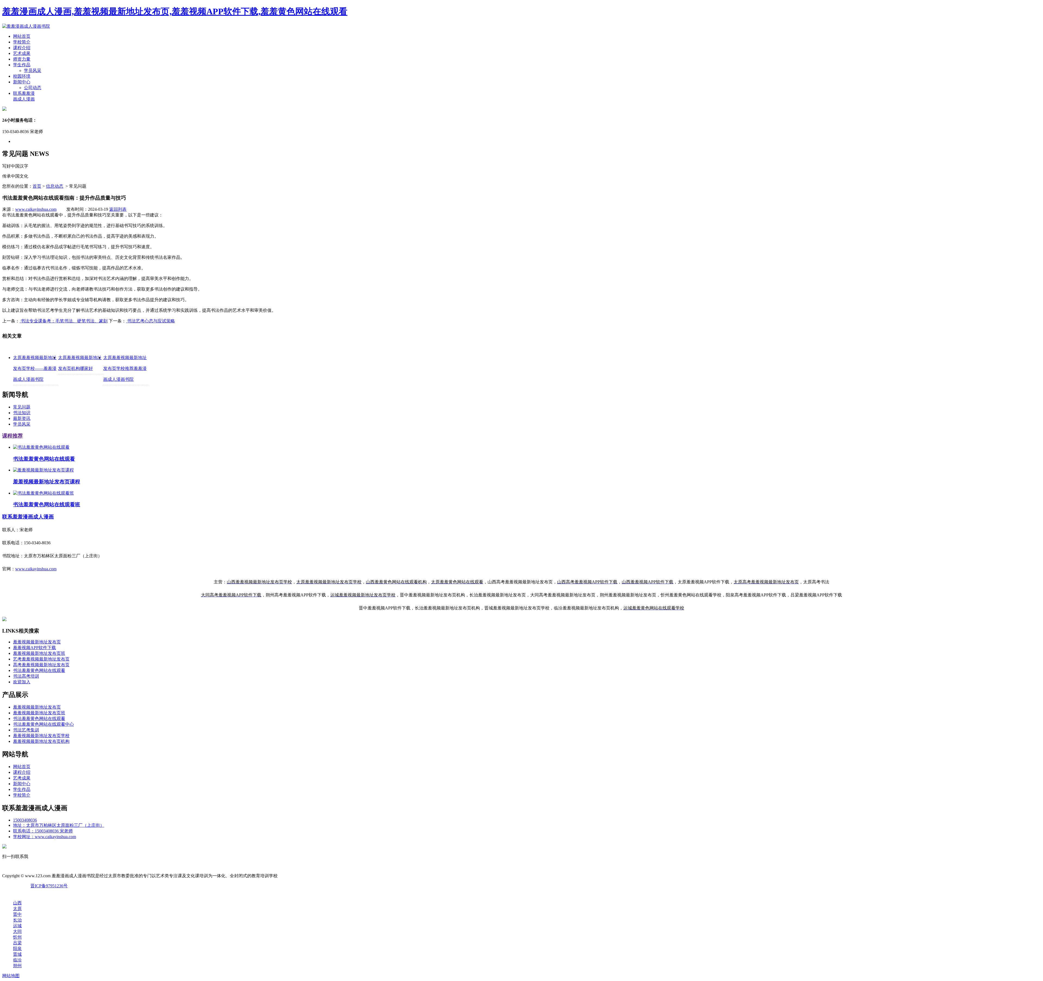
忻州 (17, 937)
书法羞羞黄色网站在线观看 (39, 670)
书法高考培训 (26, 676)
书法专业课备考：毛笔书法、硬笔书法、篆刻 (64, 321)
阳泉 (17, 948)
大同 (17, 931)
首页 (37, 186)
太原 (17, 908)
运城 (17, 925)
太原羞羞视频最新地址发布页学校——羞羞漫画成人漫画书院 (34, 368)
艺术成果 (21, 53)
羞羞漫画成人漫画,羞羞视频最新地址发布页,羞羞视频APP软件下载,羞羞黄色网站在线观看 (174, 11)
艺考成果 (21, 778)
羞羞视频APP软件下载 (34, 647)
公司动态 (32, 87)
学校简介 (21, 42)
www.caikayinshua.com (35, 209)
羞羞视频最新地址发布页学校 (41, 735)
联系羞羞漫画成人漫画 (28, 517)
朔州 (17, 965)
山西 (17, 903)
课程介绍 (21, 47)
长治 (17, 920)
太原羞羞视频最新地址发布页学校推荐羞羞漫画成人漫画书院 (125, 368)
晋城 (17, 954)
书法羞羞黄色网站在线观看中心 (43, 724)
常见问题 (21, 407)
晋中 (17, 914)
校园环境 (21, 76)
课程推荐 (12, 436)
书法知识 (21, 412)
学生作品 (21, 64)
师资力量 (21, 59)
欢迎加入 (21, 682)
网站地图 (11, 975)
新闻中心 (21, 82)
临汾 (17, 960)
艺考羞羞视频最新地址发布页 (41, 659)
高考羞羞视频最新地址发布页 (41, 664)
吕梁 (17, 943)
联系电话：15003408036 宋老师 (43, 831)
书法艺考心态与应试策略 (150, 321)
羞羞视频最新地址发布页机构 (41, 741)
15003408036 (25, 820)
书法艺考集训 (26, 730)
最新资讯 (21, 418)
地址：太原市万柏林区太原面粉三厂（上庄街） (58, 825)
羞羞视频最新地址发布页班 (39, 653)
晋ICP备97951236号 (49, 885)
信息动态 (54, 186)
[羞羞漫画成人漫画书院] (26, 26)
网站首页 (21, 36)
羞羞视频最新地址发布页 (37, 642)
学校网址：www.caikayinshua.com (44, 836)
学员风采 (32, 70)
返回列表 (118, 209)
